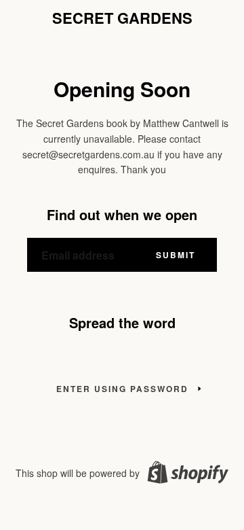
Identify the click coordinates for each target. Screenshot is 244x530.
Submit (175, 255)
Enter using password (122, 389)
